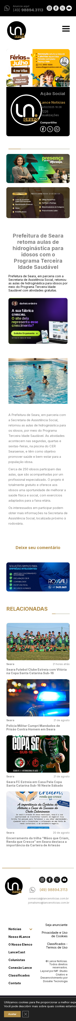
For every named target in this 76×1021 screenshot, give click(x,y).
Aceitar (12, 1014)
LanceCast (16, 952)
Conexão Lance (20, 967)
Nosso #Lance (19, 936)
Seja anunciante (56, 925)
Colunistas (16, 960)
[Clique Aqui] (38, 68)
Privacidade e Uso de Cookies (55, 934)
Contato (14, 983)
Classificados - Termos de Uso (57, 945)
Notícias (14, 929)
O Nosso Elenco (20, 944)
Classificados (19, 975)
